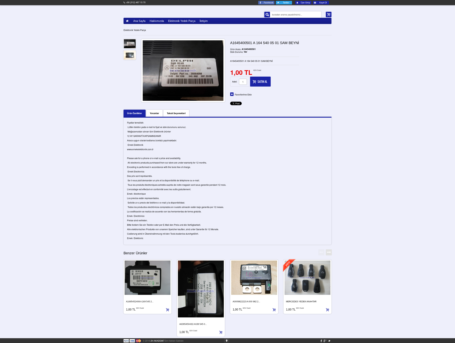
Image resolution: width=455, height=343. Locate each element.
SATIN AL (262, 81)
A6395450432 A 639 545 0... (193, 324)
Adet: (234, 81)
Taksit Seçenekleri (176, 113)
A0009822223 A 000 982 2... (246, 301)
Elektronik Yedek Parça (135, 29)
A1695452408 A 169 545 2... (139, 301)
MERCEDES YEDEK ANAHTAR (301, 301)
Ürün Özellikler (134, 113)
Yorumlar (154, 113)
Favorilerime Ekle (243, 94)
